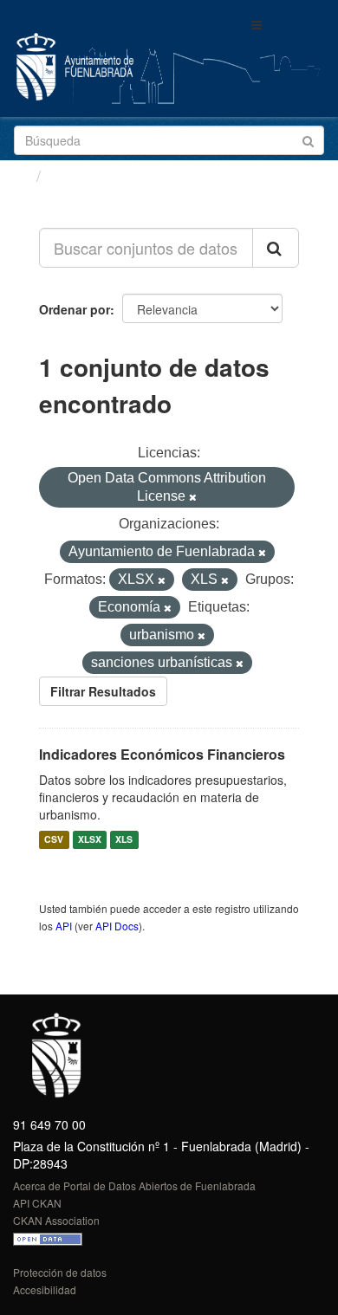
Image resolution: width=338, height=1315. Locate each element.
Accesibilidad (44, 1289)
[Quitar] (193, 497)
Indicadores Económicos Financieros (162, 754)
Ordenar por (74, 309)
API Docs (117, 925)
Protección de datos (60, 1272)
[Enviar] (308, 139)
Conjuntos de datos (122, 176)
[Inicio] (20, 175)
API (63, 925)
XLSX (89, 839)
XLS (124, 839)
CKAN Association (56, 1220)
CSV (53, 839)
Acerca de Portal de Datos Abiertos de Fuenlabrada (134, 1185)
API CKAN (37, 1202)
